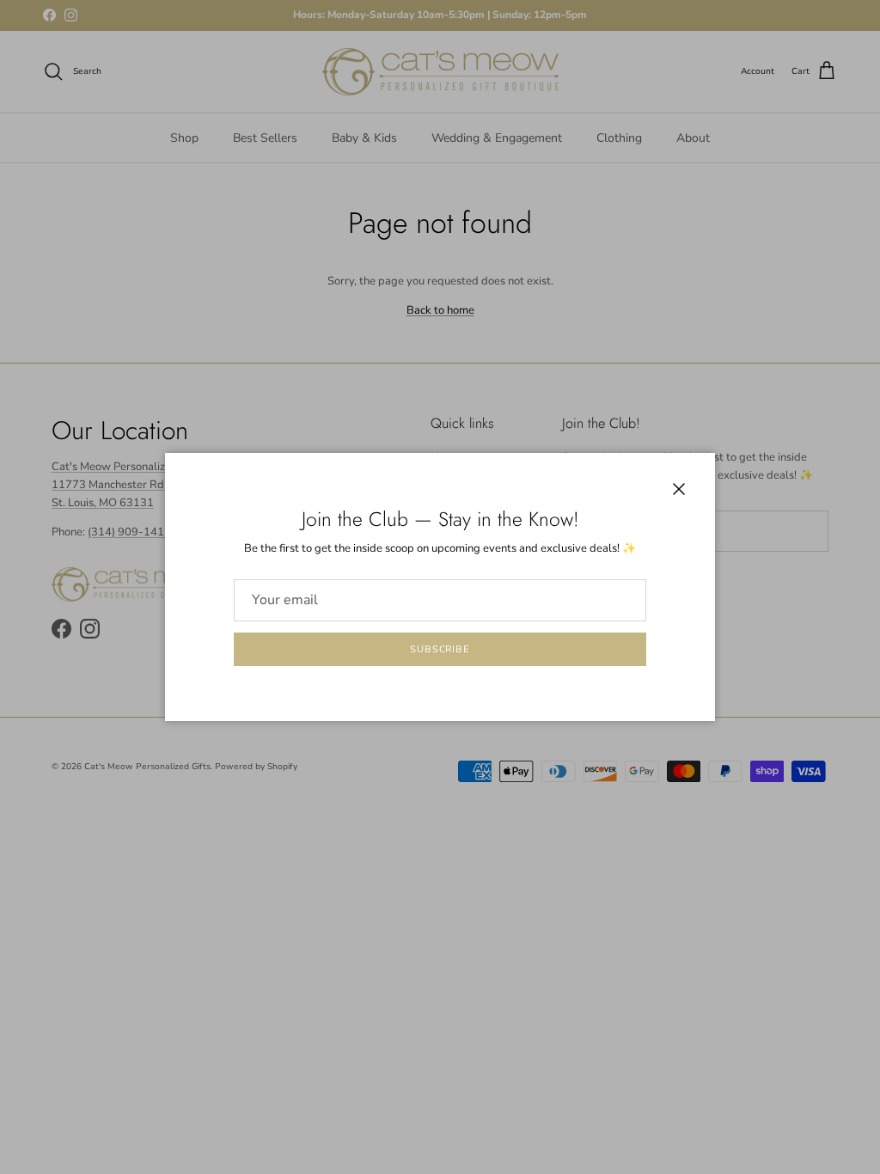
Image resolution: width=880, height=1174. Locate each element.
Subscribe (440, 649)
